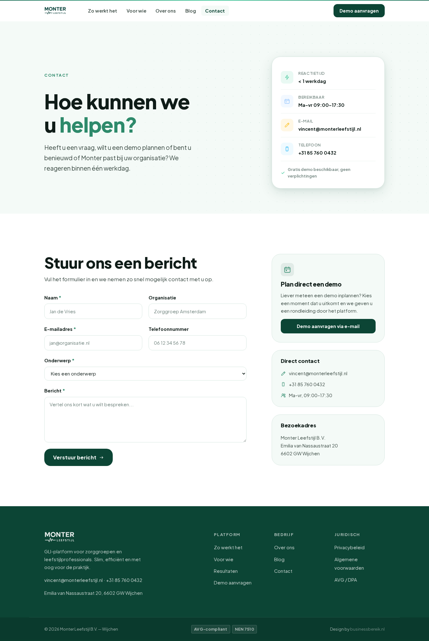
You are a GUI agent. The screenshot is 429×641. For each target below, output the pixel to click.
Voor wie (136, 11)
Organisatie (162, 297)
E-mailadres (60, 329)
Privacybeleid (349, 547)
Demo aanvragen (359, 11)
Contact (215, 11)
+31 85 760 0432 (317, 153)
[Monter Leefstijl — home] (55, 11)
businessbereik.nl (367, 629)
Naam (52, 297)
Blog (190, 11)
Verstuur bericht (74, 457)
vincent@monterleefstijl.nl (318, 373)
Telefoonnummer (169, 329)
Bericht (54, 390)
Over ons (165, 11)
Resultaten (226, 571)
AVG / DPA (345, 580)
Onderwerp (59, 360)
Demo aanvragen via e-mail (328, 326)
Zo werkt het (102, 11)
